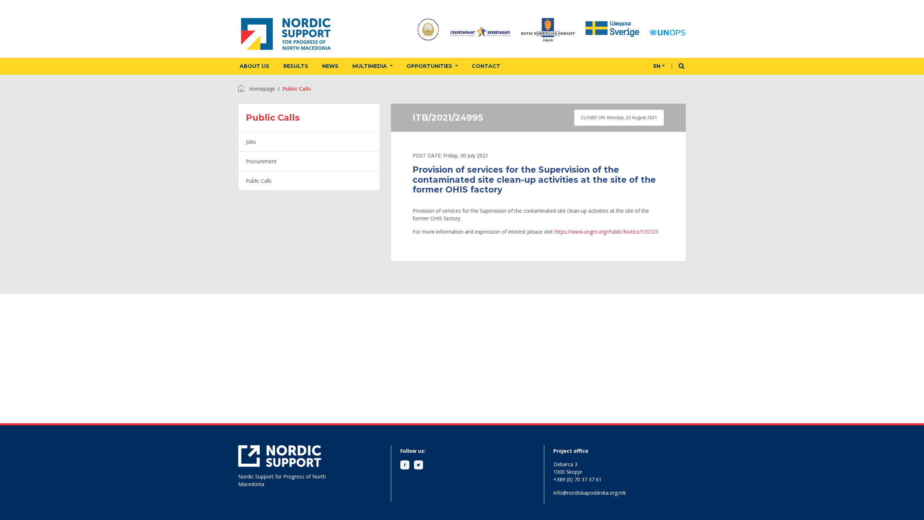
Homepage (262, 88)
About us (254, 66)
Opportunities (430, 66)
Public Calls (259, 180)
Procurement (261, 161)
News (330, 66)
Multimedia (370, 66)
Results (295, 66)
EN (657, 66)
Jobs (251, 141)
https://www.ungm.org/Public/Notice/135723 (606, 231)
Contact (486, 66)
